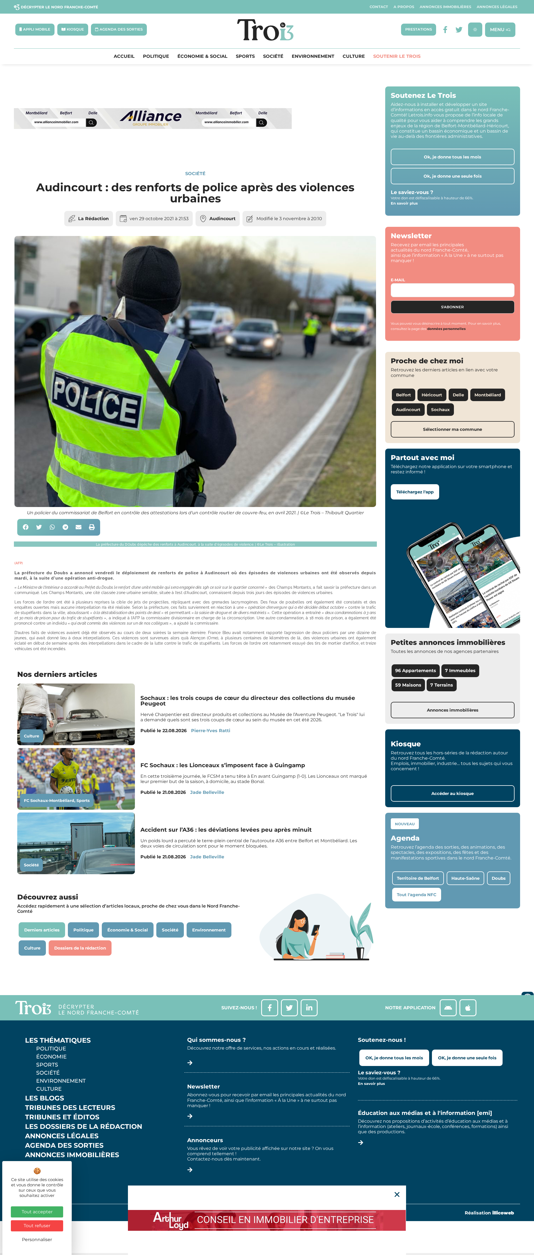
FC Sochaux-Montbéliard (49, 800)
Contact (379, 7)
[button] (25, 527)
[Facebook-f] (445, 29)
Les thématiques (58, 1040)
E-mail (398, 279)
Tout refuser (37, 1225)
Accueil (124, 56)
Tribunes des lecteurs (70, 1107)
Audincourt (222, 218)
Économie (51, 1056)
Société (273, 56)
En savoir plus (404, 203)
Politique (156, 56)
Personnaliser (37, 1239)
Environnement (313, 56)
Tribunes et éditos (62, 1117)
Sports (245, 56)
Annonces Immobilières (445, 7)
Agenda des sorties (64, 1145)
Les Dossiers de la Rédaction (83, 1126)
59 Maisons (408, 685)
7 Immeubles (460, 670)
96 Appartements (415, 670)
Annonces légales (497, 7)
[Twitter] (459, 29)
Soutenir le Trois (397, 56)
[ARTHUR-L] (267, 1220)
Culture (354, 56)
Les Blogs (44, 1098)
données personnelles (446, 329)
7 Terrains (441, 685)
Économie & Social (202, 56)
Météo (37, 1173)
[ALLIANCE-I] (153, 151)
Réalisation (489, 1213)
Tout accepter (37, 1211)
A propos (404, 7)
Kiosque (41, 1164)
